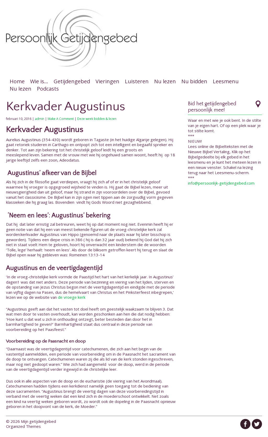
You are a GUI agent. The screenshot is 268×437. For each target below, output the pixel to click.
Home (17, 81)
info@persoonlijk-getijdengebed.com (221, 183)
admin (39, 119)
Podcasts (48, 88)
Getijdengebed (72, 81)
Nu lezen (165, 81)
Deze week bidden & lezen (96, 119)
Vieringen (107, 81)
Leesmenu (226, 81)
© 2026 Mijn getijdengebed (31, 421)
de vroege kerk (72, 297)
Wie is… (39, 81)
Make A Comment (61, 119)
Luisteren (137, 81)
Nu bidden (194, 81)
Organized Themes (23, 426)
